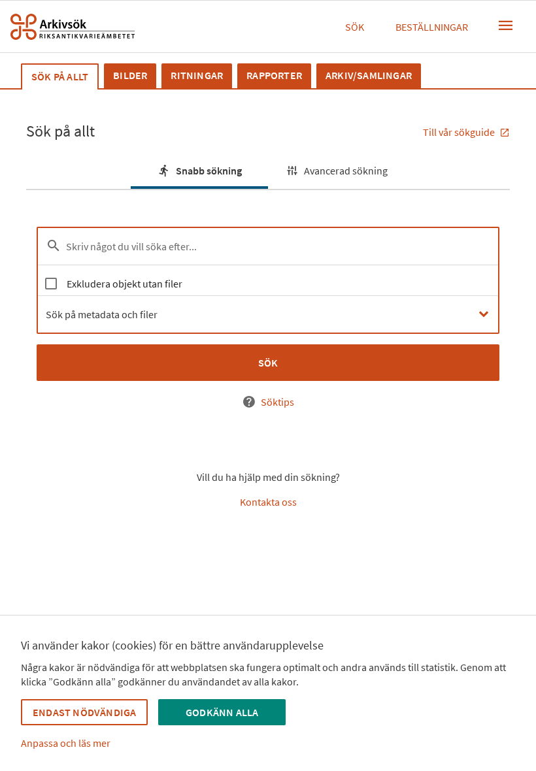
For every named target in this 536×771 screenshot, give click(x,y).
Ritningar (197, 75)
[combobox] (268, 314)
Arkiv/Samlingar (369, 75)
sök (268, 362)
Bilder (130, 75)
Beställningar (431, 26)
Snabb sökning (209, 170)
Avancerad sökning (346, 170)
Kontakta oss (268, 501)
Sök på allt (59, 76)
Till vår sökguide (460, 132)
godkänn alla (222, 712)
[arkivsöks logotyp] (72, 27)
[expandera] (483, 314)
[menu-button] (506, 25)
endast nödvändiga (84, 712)
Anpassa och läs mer (65, 742)
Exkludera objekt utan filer (124, 283)
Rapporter (274, 75)
